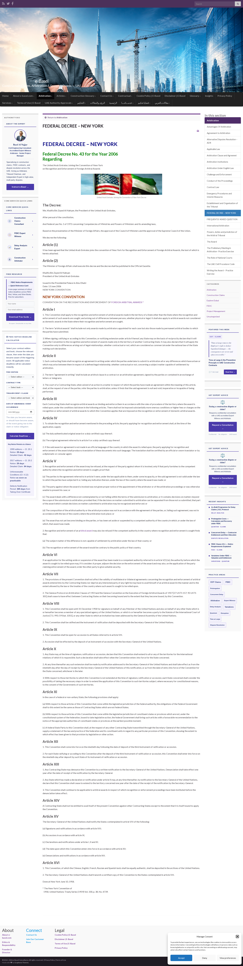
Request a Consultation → (223, 426)
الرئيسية (113, 102)
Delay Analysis (215, 607)
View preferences (228, 958)
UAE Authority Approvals (58, 102)
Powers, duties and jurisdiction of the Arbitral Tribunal (222, 234)
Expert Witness (229, 600)
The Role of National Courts (219, 258)
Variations (229, 607)
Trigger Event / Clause (17, 393)
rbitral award (86, 530)
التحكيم (81, 102)
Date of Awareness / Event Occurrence (18, 405)
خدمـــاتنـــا (126, 102)
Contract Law (213, 187)
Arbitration (45, 95)
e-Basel (42, 81)
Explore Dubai (213, 300)
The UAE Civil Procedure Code (221, 264)
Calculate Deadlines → (20, 436)
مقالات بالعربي (162, 102)
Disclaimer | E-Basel (175, 95)
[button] (237, 936)
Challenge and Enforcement (219, 174)
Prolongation (215, 588)
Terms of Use (61, 960)
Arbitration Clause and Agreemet (222, 155)
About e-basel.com (23, 95)
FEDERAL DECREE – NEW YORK (221, 213)
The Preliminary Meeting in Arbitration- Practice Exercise (220, 250)
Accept (181, 958)
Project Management (216, 311)
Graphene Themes (21, 962)
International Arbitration (218, 225)
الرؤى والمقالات (97, 102)
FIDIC (209, 306)
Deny (204, 958)
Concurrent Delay (216, 594)
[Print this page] (198, 130)
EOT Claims (216, 582)
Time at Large (215, 619)
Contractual (124, 95)
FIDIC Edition (12, 372)
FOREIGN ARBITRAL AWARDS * (127, 302)
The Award (212, 242)
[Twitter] (8, 3)
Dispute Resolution (217, 625)
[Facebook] (13, 3)
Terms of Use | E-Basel (28, 102)
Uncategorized (213, 316)
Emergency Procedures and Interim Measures (219, 195)
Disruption (225, 613)
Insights (209, 95)
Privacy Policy (225, 95)
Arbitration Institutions (217, 162)
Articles (61, 95)
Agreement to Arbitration (218, 133)
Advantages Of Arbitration (219, 127)
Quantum (213, 613)
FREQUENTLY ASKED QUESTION (222, 219)
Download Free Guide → (20, 317)
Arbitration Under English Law (220, 168)
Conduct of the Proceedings (220, 181)
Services (7, 102)
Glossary (195, 95)
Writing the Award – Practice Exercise (220, 272)
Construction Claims (216, 295)
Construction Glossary (83, 95)
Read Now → (230, 372)
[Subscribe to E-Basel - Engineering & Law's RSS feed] (3, 3)
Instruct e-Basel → (20, 187)
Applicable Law (213, 149)
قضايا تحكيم (143, 102)
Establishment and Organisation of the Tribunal (222, 205)
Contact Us (106, 95)
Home (5, 95)
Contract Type (13, 383)
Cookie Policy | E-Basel (148, 95)
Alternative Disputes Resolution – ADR (222, 141)
